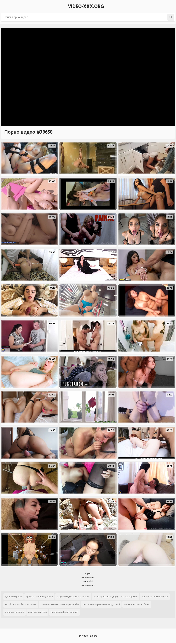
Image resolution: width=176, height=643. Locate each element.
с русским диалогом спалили (73, 597)
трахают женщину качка (39, 597)
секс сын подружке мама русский (101, 604)
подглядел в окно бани (136, 604)
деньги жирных (13, 597)
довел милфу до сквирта (64, 612)
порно (88, 573)
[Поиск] (170, 17)
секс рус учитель (37, 612)
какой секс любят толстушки (20, 604)
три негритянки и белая (155, 597)
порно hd (88, 581)
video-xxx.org (86, 6)
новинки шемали (14, 612)
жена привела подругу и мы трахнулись (116, 597)
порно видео (88, 577)
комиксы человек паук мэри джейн (60, 604)
